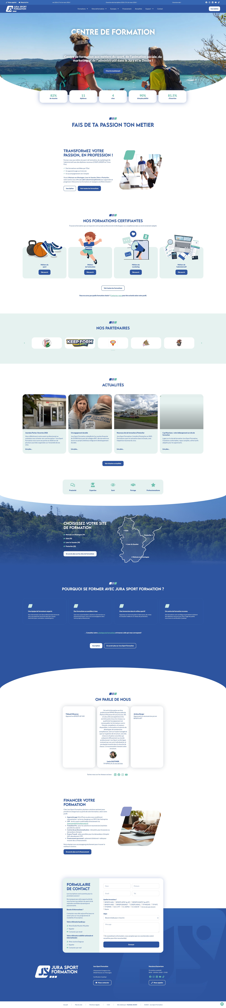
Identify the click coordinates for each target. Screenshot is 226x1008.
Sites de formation (98, 9)
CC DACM (135, 907)
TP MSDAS (146, 904)
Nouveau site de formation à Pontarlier (130, 433)
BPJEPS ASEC (109, 904)
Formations (82, 9)
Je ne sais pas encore (148, 907)
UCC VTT (117, 907)
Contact (160, 9)
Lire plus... (28, 449)
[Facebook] (206, 2)
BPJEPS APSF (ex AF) (123, 902)
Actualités (138, 9)
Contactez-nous (116, 296)
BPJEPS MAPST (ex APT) (141, 902)
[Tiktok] (218, 2)
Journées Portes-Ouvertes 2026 (36, 433)
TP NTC (155, 904)
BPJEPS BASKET (122, 904)
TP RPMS (108, 907)
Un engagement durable (79, 433)
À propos (113, 9)
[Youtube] (215, 2)
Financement (126, 9)
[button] (24, 343)
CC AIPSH (126, 907)
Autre (107, 909)
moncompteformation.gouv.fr (77, 823)
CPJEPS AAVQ (135, 904)
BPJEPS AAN (109, 902)
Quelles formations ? (110, 899)
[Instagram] (209, 2)
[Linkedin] (212, 2)
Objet (105, 914)
